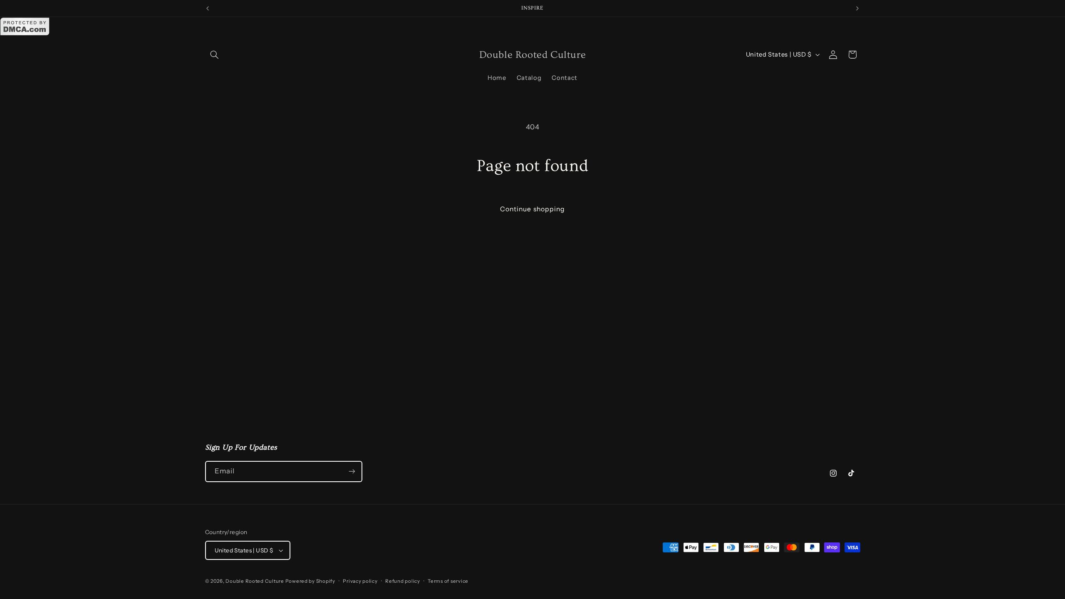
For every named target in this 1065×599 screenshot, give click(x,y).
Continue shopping (532, 209)
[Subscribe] (351, 471)
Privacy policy (360, 581)
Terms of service (448, 581)
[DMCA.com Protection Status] (25, 34)
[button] (214, 54)
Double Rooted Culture (255, 581)
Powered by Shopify (310, 581)
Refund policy (402, 581)
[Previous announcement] (207, 8)
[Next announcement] (857, 8)
